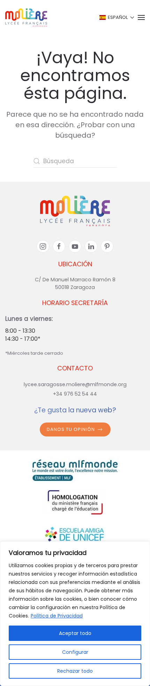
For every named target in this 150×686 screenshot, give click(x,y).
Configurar (75, 652)
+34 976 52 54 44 (75, 393)
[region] (75, 613)
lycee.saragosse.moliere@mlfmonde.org (75, 384)
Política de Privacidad (57, 615)
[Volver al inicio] (26, 17)
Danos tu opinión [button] (71, 429)
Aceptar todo (75, 633)
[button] (116, 17)
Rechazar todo (75, 670)
